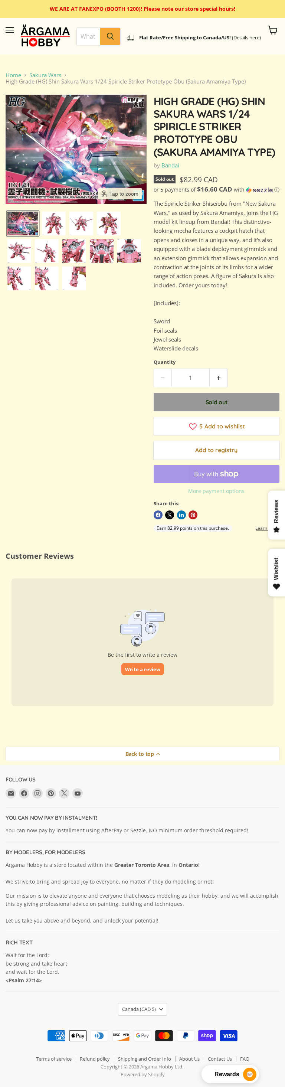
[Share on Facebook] (158, 514)
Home (13, 75)
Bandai (170, 165)
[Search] (110, 36)
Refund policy (95, 1058)
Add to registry (216, 450)
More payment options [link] (216, 491)
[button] (23, 223)
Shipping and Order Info (144, 1058)
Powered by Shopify (143, 1074)
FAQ (244, 1058)
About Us (189, 1058)
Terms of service (54, 1058)
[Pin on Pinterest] (193, 514)
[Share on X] (169, 514)
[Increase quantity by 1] (219, 378)
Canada (139, 1009)
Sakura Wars (45, 75)
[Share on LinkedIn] (181, 514)
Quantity (165, 362)
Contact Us (220, 1058)
